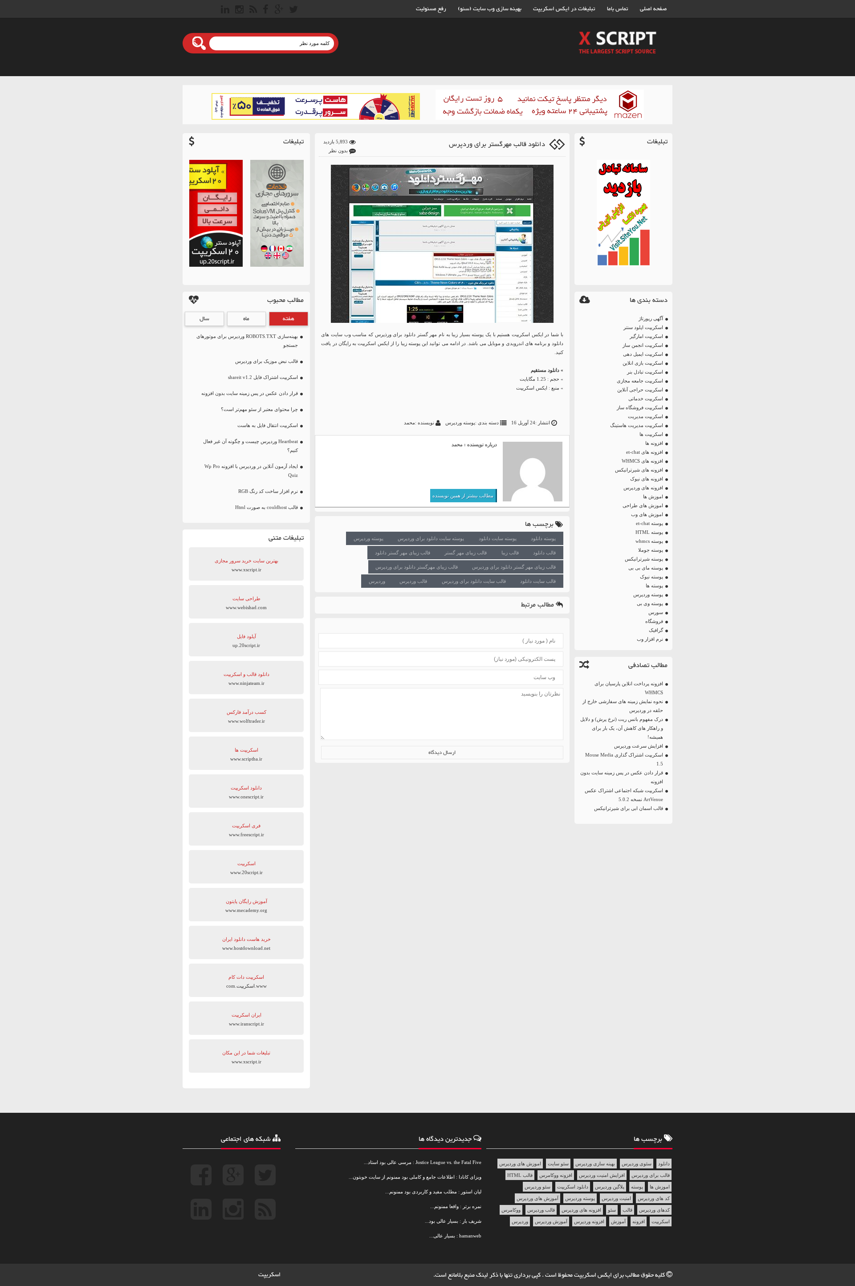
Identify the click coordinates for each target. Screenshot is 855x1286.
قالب (627, 1210)
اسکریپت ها (651, 434)
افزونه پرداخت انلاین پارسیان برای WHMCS (628, 688)
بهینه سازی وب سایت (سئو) (489, 9)
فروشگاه (654, 621)
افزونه (638, 1221)
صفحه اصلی (653, 9)
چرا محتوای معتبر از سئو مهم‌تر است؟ (259, 409)
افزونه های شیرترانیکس (639, 469)
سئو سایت (558, 1163)
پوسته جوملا (650, 550)
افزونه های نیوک (646, 478)
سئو (612, 1210)
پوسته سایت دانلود (498, 538)
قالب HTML (520, 1175)
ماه (246, 318)
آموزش (618, 1221)
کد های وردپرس (654, 1198)
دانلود (664, 1163)
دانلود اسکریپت (572, 1186)
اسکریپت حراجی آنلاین (640, 389)
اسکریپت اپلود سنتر (643, 327)
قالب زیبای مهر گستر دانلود (402, 552)
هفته (288, 318)
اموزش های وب (647, 514)
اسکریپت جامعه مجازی (640, 380)
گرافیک (656, 630)
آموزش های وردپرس (537, 1198)
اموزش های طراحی (643, 505)
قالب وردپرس (413, 581)
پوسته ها (654, 585)
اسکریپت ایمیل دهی (643, 354)
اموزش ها (653, 496)
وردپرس (377, 581)
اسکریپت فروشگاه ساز (640, 407)
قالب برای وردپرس (650, 1175)
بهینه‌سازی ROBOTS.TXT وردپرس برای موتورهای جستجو (247, 341)
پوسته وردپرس (648, 594)
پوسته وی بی (650, 603)
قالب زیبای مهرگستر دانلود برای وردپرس (416, 567)
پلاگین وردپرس (609, 1186)
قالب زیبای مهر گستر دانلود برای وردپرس (514, 567)
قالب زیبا (510, 552)
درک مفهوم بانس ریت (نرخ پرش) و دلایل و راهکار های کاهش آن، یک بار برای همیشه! (621, 728)
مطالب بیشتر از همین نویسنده (462, 495)
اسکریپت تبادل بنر (645, 371)
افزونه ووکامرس (555, 1175)
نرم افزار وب (650, 639)
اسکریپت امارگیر (646, 336)
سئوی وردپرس (636, 1163)
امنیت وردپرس (616, 1198)
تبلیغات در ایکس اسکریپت (564, 9)
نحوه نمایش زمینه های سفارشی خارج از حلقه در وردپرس (622, 706)
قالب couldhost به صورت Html (266, 507)
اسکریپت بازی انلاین (643, 363)
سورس (655, 612)
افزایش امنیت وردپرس (602, 1175)
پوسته (637, 1186)
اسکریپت (660, 1221)
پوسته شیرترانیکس (644, 559)
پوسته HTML (649, 532)
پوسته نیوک (651, 576)
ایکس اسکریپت (531, 388)
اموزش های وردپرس (520, 1163)
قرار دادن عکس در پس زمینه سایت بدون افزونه (621, 777)
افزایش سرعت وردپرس (638, 746)
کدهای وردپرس (654, 1210)
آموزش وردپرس (551, 1221)
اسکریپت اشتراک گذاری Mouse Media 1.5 (624, 759)
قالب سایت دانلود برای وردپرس (474, 581)
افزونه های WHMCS (642, 461)
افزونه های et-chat (644, 452)
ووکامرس (511, 1210)
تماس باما (617, 9)
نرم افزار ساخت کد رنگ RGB (268, 491)
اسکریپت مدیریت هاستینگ (636, 425)
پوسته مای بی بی (645, 567)
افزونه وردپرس (589, 1221)
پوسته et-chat (649, 523)
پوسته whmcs (649, 541)
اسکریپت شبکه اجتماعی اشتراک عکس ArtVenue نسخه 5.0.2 (624, 795)
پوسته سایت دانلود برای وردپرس (431, 538)
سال (204, 318)
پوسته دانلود (543, 538)
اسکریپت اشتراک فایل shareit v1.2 (263, 377)
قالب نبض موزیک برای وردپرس (266, 361)
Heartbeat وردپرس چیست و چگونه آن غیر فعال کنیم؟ (250, 446)
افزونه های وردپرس (643, 487)
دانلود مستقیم (545, 370)
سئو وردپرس (537, 1186)
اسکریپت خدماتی (645, 398)
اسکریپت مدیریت (645, 416)
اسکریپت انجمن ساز (643, 345)
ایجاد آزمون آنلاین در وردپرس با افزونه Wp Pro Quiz (251, 471)
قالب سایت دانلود (538, 581)
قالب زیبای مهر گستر (465, 552)
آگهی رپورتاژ (651, 318)
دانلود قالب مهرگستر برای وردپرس (497, 144)
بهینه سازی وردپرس (595, 1163)
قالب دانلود (544, 552)
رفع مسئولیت (431, 9)
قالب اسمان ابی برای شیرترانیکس (628, 808)
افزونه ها (654, 443)
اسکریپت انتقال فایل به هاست (267, 425)
